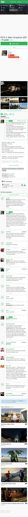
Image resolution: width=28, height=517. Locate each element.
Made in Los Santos (5, 512)
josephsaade (9, 276)
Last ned (14, 43)
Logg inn (14, 400)
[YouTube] (9, 53)
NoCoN (7, 285)
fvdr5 (7, 310)
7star (7, 120)
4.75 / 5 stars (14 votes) (5, 117)
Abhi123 (8, 269)
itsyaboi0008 (9, 393)
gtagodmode (9, 243)
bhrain (7, 384)
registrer (21, 400)
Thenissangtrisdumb (11, 342)
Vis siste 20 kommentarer (14, 194)
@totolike (8, 213)
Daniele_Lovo (9, 259)
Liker (13, 114)
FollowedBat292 (10, 349)
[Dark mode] (24, 2)
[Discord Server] (10, 53)
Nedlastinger (6, 114)
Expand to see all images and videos (14, 110)
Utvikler (10, 120)
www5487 (8, 231)
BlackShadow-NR (10, 324)
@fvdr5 (8, 318)
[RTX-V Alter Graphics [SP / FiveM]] (14, 88)
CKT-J (10, 51)
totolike (8, 198)
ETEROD (8, 249)
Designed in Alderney (5, 510)
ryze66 (7, 296)
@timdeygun (9, 305)
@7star (7, 199)
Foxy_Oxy (8, 365)
